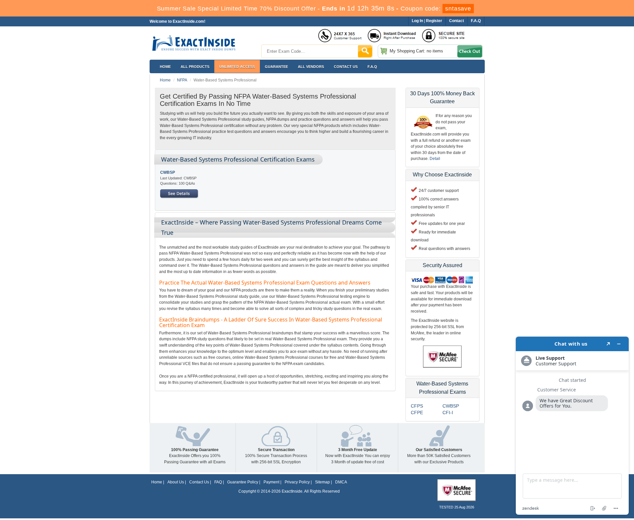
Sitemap (322, 482)
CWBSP (167, 172)
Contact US (346, 67)
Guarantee (276, 67)
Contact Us (199, 482)
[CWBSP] (179, 194)
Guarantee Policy (242, 482)
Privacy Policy (297, 482)
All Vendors (311, 67)
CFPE (417, 412)
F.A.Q (372, 67)
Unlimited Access (237, 67)
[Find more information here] (572, 425)
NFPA (182, 80)
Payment (271, 482)
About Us (175, 482)
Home (165, 67)
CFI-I (447, 412)
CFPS (417, 406)
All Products (195, 67)
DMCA (341, 482)
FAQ (218, 482)
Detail (435, 158)
